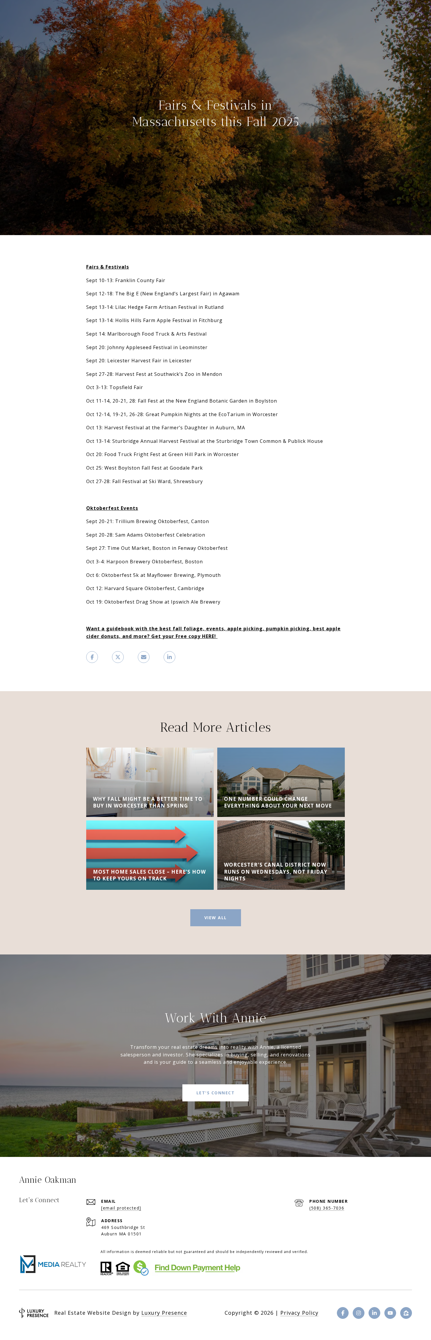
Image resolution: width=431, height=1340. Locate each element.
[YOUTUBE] (390, 1313)
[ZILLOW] (406, 1313)
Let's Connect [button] (215, 1093)
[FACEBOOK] (343, 1313)
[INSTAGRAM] (358, 1313)
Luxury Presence (164, 1312)
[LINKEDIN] (374, 1313)
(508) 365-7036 (326, 1208)
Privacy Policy (299, 1312)
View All (215, 917)
